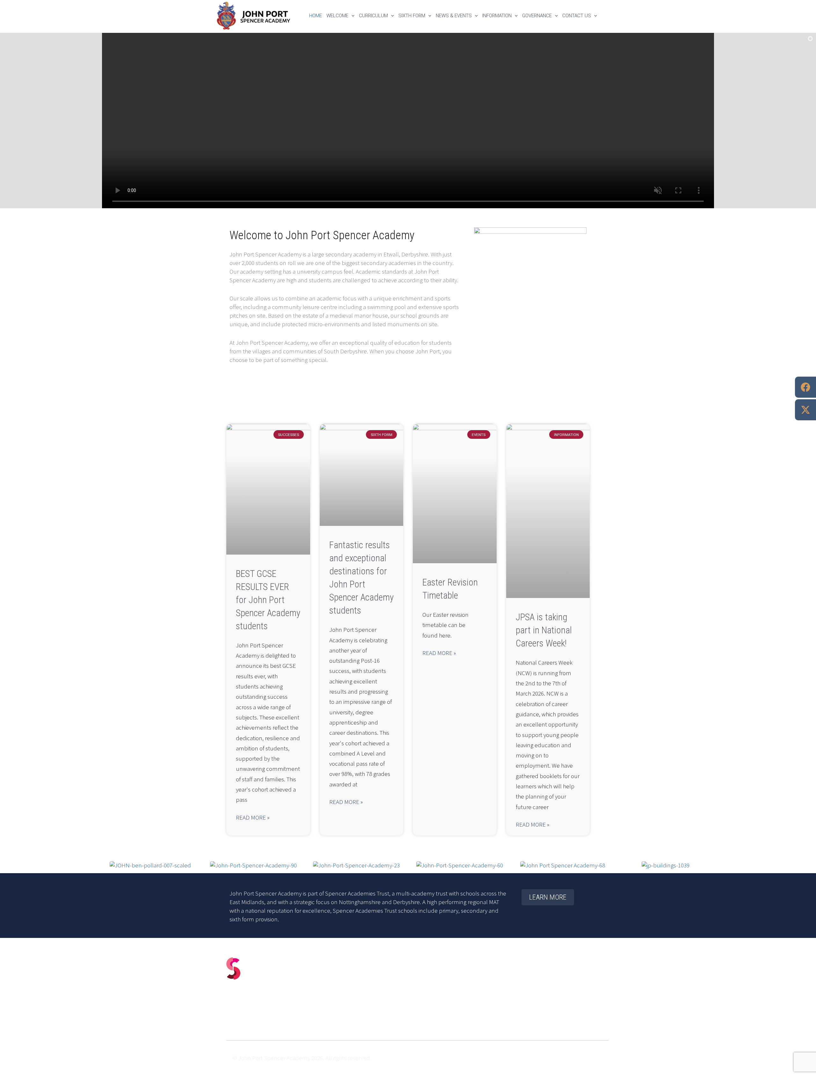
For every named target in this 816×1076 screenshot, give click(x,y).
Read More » (252, 818)
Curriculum (373, 15)
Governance (537, 15)
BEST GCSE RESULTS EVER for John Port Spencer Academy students (268, 599)
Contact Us (576, 15)
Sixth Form (411, 15)
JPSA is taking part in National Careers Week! (544, 630)
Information (497, 15)
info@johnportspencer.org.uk (275, 1001)
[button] (351, 15)
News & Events (454, 15)
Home (315, 15)
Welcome (337, 15)
